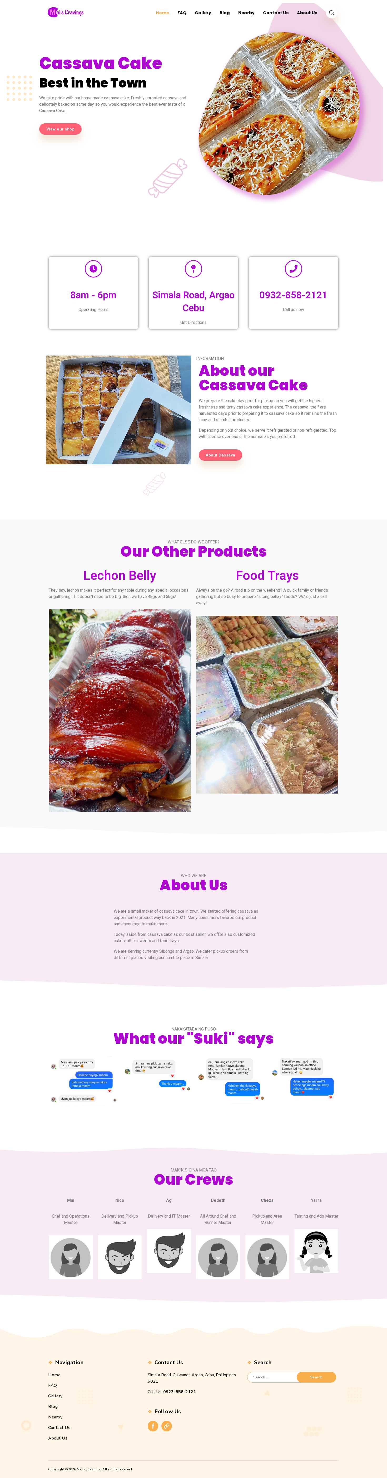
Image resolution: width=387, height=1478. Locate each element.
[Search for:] (276, 1377)
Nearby (55, 1417)
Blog (53, 1406)
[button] (60, 129)
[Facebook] (153, 1426)
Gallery (55, 1396)
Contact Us (59, 1428)
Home (54, 1375)
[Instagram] (166, 1426)
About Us (57, 1438)
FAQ (52, 1385)
